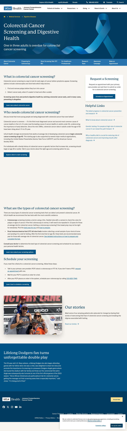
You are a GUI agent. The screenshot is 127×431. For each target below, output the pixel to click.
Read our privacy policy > (94, 421)
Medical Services (14, 17)
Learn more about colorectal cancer (18, 105)
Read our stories (71, 324)
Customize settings (101, 425)
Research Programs (97, 414)
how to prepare (44, 228)
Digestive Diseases (30, 17)
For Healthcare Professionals (66, 62)
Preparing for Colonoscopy (26, 62)
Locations (70, 414)
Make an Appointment (113, 62)
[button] (46, 2)
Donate (75, 2)
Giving (85, 8)
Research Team (85, 62)
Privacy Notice (50, 418)
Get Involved (110, 414)
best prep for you (30, 228)
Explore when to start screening (16, 155)
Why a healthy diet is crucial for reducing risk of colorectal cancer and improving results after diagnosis (102, 137)
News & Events (99, 8)
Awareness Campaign (97, 62)
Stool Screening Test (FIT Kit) (49, 62)
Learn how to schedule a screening (17, 284)
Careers (120, 414)
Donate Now (116, 399)
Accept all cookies (116, 425)
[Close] (122, 416)
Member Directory (82, 414)
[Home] (4, 16)
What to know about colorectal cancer (99, 120)
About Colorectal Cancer (9, 62)
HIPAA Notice (39, 418)
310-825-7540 (72, 278)
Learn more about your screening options (19, 252)
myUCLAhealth (63, 2)
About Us (115, 8)
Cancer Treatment (58, 414)
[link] (3, 407)
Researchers (71, 8)
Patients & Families (53, 8)
